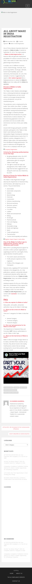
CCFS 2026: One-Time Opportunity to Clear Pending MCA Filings (16, 473)
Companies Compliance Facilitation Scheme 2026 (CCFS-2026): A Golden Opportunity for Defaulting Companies (16, 468)
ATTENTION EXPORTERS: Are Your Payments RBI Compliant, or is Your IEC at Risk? (15, 456)
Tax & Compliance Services (16, 577)
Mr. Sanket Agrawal (15, 78)
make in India (23, 387)
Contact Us (16, 581)
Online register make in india (11, 392)
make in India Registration (10, 390)
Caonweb (16, 387)
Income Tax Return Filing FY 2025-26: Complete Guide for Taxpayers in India (14, 462)
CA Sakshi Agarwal (17, 401)
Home (11, 573)
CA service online (8, 387)
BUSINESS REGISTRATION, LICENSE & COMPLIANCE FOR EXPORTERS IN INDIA (15, 478)
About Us (19, 573)
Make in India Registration (17, 43)
